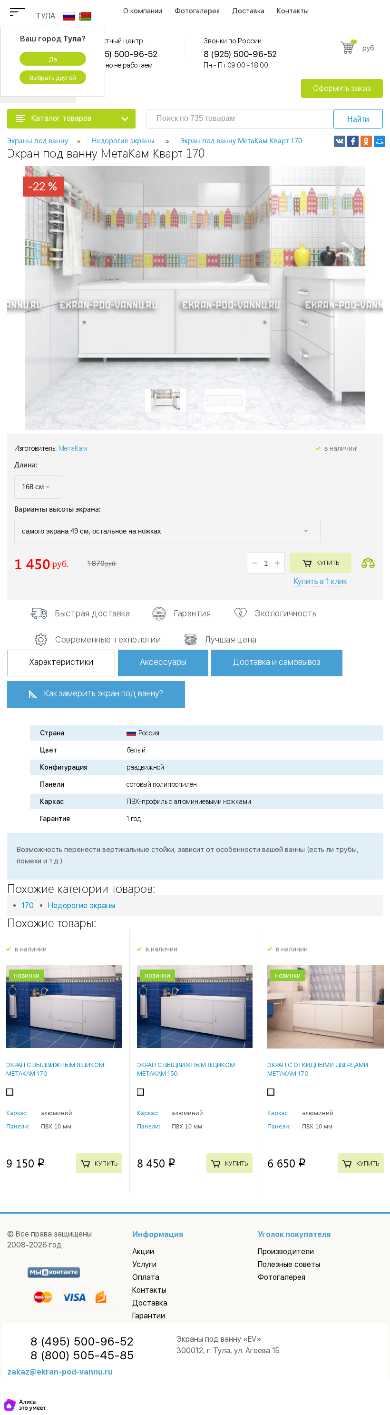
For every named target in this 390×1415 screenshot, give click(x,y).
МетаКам (72, 448)
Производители (286, 1251)
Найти (358, 119)
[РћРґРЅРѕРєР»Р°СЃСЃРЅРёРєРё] (366, 141)
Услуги (144, 1264)
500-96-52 (82, 1341)
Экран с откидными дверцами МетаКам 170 (317, 1069)
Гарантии (148, 1315)
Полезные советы (289, 1264)
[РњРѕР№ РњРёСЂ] (379, 141)
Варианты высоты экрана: (57, 509)
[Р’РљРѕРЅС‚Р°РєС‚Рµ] (339, 141)
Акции (143, 1251)
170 (27, 905)
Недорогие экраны (81, 905)
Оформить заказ (342, 88)
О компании (142, 11)
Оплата (145, 1277)
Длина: (26, 465)
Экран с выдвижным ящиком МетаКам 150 (186, 1069)
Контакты (293, 11)
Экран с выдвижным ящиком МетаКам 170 (55, 1069)
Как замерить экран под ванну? (103, 693)
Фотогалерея (197, 11)
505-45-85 (82, 1355)
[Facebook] (353, 141)
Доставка (248, 11)
